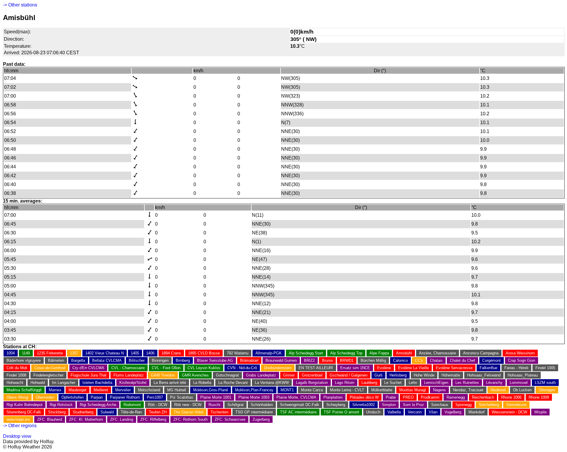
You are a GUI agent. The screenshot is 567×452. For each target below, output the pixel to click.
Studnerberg (83, 412)
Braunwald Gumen (281, 360)
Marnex (55, 390)
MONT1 (287, 390)
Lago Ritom (344, 382)
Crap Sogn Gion (521, 360)
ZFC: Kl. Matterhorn (86, 419)
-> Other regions (20, 425)
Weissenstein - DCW (509, 412)
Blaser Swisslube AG (215, 360)
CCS (419, 360)
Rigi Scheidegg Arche (98, 404)
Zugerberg (261, 419)
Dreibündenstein (277, 368)
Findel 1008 (16, 375)
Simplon (389, 404)
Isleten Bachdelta (97, 382)
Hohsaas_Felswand (484, 375)
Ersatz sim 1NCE (355, 368)
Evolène (384, 368)
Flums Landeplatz (128, 375)
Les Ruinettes (467, 382)
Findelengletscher (48, 375)
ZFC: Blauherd (49, 419)
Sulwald (107, 412)
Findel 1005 (545, 368)
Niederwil (498, 390)
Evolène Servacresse (454, 368)
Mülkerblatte (381, 390)
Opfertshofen (72, 397)
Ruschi (214, 404)
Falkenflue (488, 368)
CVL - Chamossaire (128, 368)
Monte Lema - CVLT (347, 390)
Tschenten (219, 412)
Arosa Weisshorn (520, 353)
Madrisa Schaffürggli (24, 390)
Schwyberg (335, 404)
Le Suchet (393, 382)
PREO (408, 397)
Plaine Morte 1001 (215, 397)
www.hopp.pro (18, 419)
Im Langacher (63, 382)
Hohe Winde (424, 375)
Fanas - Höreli (516, 368)
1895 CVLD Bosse (204, 353)
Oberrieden (45, 397)
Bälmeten (56, 360)
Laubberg (369, 382)
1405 (135, 353)
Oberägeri (547, 390)
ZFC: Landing (121, 419)
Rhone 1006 (511, 397)
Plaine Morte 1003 (253, 397)
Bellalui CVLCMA (107, 360)
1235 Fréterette (50, 353)
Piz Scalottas (181, 397)
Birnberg (183, 360)
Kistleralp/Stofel (132, 382)
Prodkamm (430, 397)
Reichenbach (483, 397)
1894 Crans (171, 353)
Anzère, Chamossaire (437, 353)
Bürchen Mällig (373, 360)
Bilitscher (137, 360)
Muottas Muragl (412, 390)
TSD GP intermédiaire (254, 412)
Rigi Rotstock (61, 404)
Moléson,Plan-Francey (254, 390)
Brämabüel (249, 360)
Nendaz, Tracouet (468, 390)
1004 (10, 353)
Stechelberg (489, 404)
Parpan (97, 397)
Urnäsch (373, 412)
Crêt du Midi (16, 368)
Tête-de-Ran (131, 412)
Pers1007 (155, 397)
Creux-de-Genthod (49, 368)
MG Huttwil (176, 390)
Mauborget (78, 390)
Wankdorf (476, 412)
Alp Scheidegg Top (346, 353)
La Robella (202, 382)
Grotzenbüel (312, 375)
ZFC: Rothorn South (190, 419)
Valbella (394, 412)
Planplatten (333, 397)
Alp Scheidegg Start (306, 353)
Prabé (391, 397)
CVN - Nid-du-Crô (242, 368)
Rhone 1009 (539, 397)
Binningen (160, 360)
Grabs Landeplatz (261, 375)
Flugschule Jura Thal (88, 375)
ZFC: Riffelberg (153, 419)
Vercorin (415, 412)
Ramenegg (456, 397)
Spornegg (463, 404)
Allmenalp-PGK (268, 353)
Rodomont (132, 404)
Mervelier (123, 390)
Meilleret (101, 390)
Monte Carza (312, 390)
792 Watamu (237, 353)
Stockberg (57, 412)
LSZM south (545, 382)
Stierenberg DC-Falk (23, 412)
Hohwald (37, 382)
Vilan (433, 412)
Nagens (439, 390)
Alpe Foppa (379, 353)
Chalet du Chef (462, 360)
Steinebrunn (516, 404)
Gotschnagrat (227, 375)
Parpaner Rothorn (125, 397)
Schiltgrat (235, 404)
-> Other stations (20, 4)
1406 (150, 353)
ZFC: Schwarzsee (230, 419)
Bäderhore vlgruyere (23, 360)
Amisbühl (404, 353)
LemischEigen (436, 382)
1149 (26, 353)
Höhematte (450, 375)
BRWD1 (346, 360)
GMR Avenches (195, 375)
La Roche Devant (233, 382)
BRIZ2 (309, 360)
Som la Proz (413, 404)
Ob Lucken (522, 390)
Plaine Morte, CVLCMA (296, 397)
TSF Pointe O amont (341, 412)
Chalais (436, 360)
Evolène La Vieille (413, 368)
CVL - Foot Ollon (166, 368)
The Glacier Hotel (188, 412)
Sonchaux (439, 404)
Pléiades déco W (364, 397)
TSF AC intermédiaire (298, 412)
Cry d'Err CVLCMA (88, 368)
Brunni (327, 360)
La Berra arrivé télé (170, 382)
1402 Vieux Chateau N (104, 353)
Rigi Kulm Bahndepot (24, 404)
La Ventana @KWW (272, 382)
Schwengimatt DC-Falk (299, 404)
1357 (74, 353)
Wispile (540, 412)
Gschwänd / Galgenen (348, 375)
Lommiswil (519, 382)
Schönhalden (262, 404)
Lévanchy (494, 382)
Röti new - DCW (187, 404)
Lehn (413, 382)
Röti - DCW (157, 404)
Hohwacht (14, 382)
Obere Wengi (17, 397)
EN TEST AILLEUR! (316, 368)
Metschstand (149, 390)
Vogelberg (452, 412)
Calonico (400, 360)
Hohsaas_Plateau (523, 375)
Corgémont (491, 360)
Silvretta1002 (363, 404)
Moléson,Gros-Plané (210, 390)
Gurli (378, 375)
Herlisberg (398, 375)
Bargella (78, 360)
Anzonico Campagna (480, 353)
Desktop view (17, 436)
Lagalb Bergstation (312, 382)
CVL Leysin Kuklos (204, 368)
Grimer (289, 375)
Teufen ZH (158, 412)
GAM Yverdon (163, 375)
